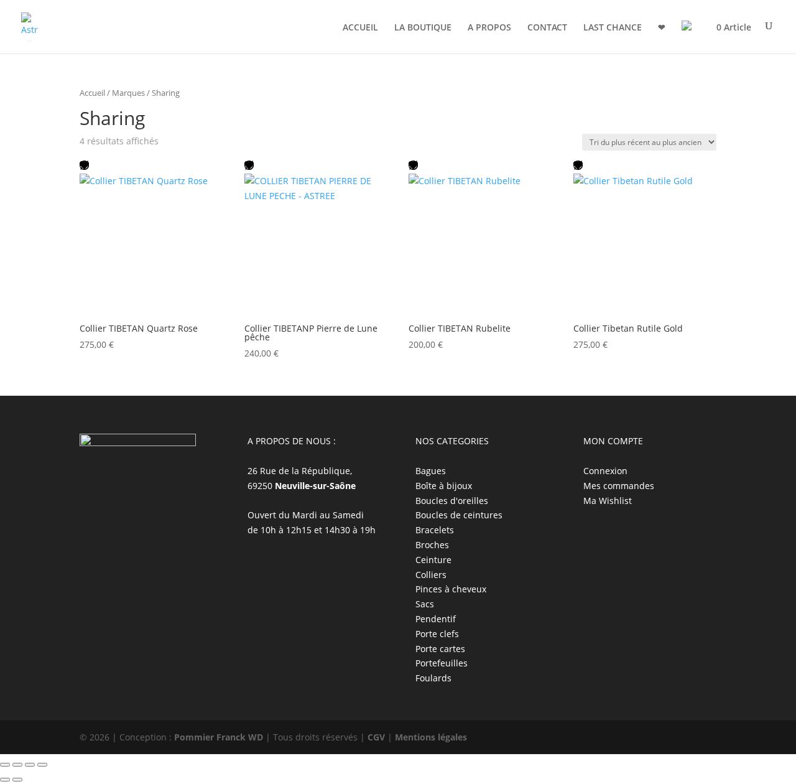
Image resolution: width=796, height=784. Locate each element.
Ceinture (433, 560)
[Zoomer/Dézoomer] (5, 765)
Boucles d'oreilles (451, 500)
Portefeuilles (441, 663)
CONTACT (547, 28)
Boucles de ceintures (458, 515)
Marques (128, 92)
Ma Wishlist (607, 500)
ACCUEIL (360, 28)
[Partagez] (30, 765)
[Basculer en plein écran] (17, 765)
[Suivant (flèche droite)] (17, 780)
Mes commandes (618, 486)
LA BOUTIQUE (422, 28)
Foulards (433, 678)
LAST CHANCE (612, 28)
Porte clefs (437, 634)
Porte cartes (440, 649)
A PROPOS (489, 28)
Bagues (430, 471)
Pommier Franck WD (218, 737)
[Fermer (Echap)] (42, 765)
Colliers (431, 575)
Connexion (605, 471)
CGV (376, 737)
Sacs (424, 604)
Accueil (92, 92)
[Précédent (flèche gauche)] (5, 780)
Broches (432, 545)
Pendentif (435, 619)
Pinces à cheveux (450, 589)
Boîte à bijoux (443, 486)
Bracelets (434, 530)
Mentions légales (431, 737)
